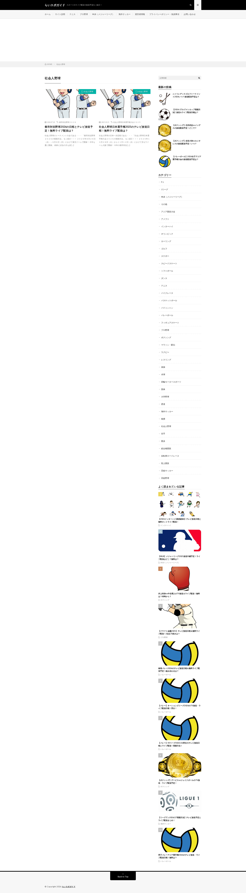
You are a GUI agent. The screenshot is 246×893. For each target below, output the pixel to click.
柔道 (163, 404)
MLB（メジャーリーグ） (103, 14)
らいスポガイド (68, 886)
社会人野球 (88, 91)
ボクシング (166, 337)
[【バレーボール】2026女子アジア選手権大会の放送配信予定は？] (164, 161)
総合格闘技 (166, 448)
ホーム (48, 14)
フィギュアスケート (170, 322)
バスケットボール (169, 300)
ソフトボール (167, 271)
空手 (163, 433)
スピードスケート (169, 263)
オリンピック (167, 234)
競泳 (163, 441)
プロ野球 (84, 14)
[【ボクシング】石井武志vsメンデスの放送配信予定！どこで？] (164, 130)
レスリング (166, 359)
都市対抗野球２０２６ (67, 122)
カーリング (166, 241)
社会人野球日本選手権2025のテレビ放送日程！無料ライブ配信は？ (124, 128)
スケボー (165, 256)
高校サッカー (167, 470)
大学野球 (165, 396)
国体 (163, 389)
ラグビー (165, 352)
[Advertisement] (123, 40)
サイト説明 (60, 14)
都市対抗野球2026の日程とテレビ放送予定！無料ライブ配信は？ (69, 128)
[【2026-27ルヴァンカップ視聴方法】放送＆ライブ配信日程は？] (164, 114)
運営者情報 (140, 14)
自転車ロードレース (170, 456)
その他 (164, 204)
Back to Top (123, 876)
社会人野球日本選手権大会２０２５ (127, 122)
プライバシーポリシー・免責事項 (164, 14)
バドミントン (167, 308)
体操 (163, 367)
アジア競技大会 (168, 211)
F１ (162, 182)
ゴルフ (164, 248)
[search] (199, 78)
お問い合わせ (190, 14)
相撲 (163, 419)
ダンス (164, 278)
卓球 (163, 374)
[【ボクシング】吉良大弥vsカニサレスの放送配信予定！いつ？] (164, 145)
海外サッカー (125, 14)
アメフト (165, 219)
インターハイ (167, 226)
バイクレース (167, 293)
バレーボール (167, 315)
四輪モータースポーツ (171, 382)
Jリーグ (164, 189)
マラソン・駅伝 (168, 345)
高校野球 (165, 478)
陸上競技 (165, 463)
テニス (72, 14)
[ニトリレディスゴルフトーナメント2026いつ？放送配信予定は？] (164, 99)
